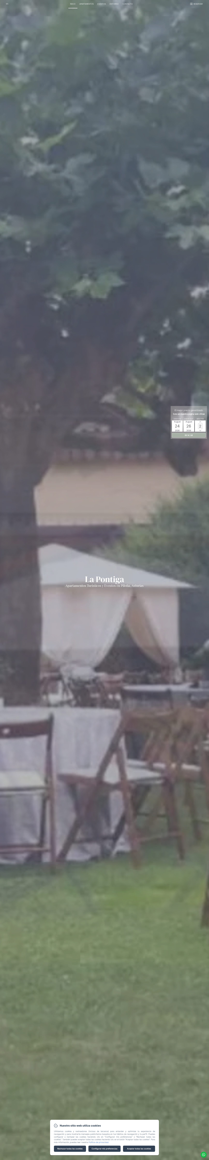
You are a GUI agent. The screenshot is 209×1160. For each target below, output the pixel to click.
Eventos (101, 4)
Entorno (114, 4)
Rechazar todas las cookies (70, 1148)
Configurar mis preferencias (104, 1148)
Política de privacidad (98, 1142)
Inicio (72, 4)
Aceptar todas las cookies (139, 1148)
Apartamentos (86, 4)
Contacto (128, 4)
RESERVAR (198, 4)
